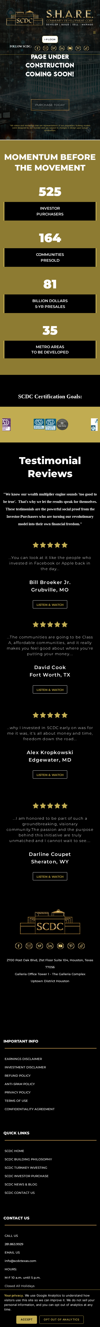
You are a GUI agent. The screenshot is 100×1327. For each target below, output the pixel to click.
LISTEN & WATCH (50, 605)
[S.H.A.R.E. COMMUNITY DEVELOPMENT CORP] (50, 921)
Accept (27, 1319)
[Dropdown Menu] (94, 32)
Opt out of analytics (61, 1319)
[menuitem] (31, 1061)
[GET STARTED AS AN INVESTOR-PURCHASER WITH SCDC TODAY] (50, 105)
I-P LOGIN (49, 39)
